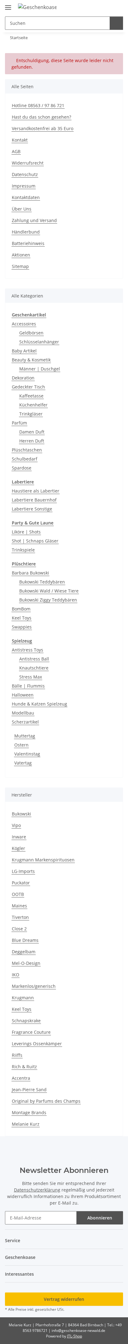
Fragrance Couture (31, 1032)
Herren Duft (31, 441)
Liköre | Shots (26, 532)
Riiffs (17, 1055)
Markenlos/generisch (34, 986)
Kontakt (20, 140)
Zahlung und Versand (34, 220)
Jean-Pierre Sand (29, 1089)
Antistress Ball (34, 659)
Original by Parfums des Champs (46, 1101)
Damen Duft (31, 432)
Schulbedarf (24, 459)
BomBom (21, 609)
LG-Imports (23, 871)
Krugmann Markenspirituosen (43, 860)
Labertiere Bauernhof (34, 500)
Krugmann (23, 998)
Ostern (21, 745)
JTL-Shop (74, 1336)
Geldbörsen (31, 333)
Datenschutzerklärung (37, 1190)
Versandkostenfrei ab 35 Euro (42, 128)
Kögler (18, 848)
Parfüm (19, 423)
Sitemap (20, 266)
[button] (98, 7)
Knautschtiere (33, 668)
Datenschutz (25, 174)
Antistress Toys (27, 650)
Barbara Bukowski (30, 573)
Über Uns (21, 209)
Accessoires (24, 324)
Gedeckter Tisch (28, 387)
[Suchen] (116, 23)
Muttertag (24, 736)
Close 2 (19, 929)
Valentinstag (27, 754)
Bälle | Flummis (28, 686)
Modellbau (23, 713)
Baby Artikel (24, 351)
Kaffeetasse (31, 396)
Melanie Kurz (25, 1124)
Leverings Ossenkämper (37, 1044)
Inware (19, 837)
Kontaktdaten (26, 197)
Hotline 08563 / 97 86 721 (38, 105)
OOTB (18, 894)
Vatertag (23, 763)
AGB (16, 151)
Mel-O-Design (26, 963)
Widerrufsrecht (27, 163)
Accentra (21, 1078)
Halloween (23, 695)
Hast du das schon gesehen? (41, 117)
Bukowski (21, 814)
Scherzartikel (25, 722)
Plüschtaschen (27, 450)
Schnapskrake (26, 1021)
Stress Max (30, 677)
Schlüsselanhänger (39, 342)
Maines (19, 906)
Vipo (16, 825)
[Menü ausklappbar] (8, 5)
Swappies (22, 627)
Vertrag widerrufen (64, 1299)
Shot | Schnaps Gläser (35, 541)
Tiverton (20, 917)
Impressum (23, 186)
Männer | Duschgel (39, 369)
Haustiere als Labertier (35, 491)
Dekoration (23, 378)
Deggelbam (23, 952)
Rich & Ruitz (24, 1066)
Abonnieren (99, 1218)
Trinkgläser (31, 414)
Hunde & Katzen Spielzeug (39, 704)
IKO (15, 975)
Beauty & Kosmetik (31, 360)
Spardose (21, 468)
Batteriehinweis (28, 243)
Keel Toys (21, 618)
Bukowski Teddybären (42, 582)
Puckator (21, 883)
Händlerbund (26, 232)
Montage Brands (29, 1112)
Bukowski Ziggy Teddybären (48, 600)
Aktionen (21, 255)
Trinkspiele (23, 550)
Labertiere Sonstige (32, 509)
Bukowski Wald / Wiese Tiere (49, 591)
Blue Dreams (25, 940)
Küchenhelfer (33, 405)
